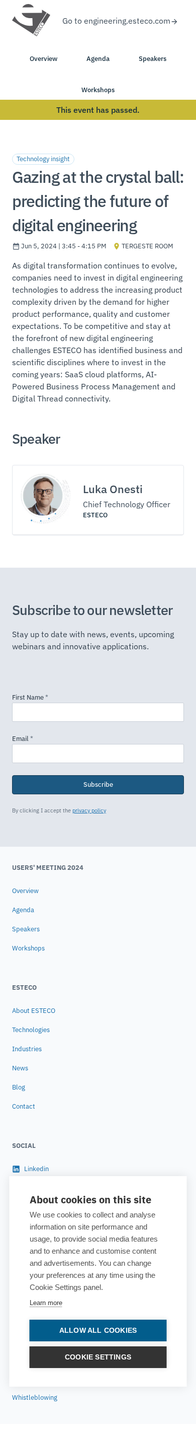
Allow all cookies (98, 1330)
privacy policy (89, 810)
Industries (27, 1049)
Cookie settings (98, 1357)
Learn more (46, 1303)
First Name (30, 697)
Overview (25, 891)
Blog (18, 1087)
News (20, 1068)
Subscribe (98, 784)
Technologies (31, 1030)
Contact (23, 1106)
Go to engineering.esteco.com (116, 21)
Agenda (23, 910)
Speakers (26, 929)
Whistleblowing (34, 1397)
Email (22, 738)
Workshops (28, 948)
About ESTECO (33, 1010)
